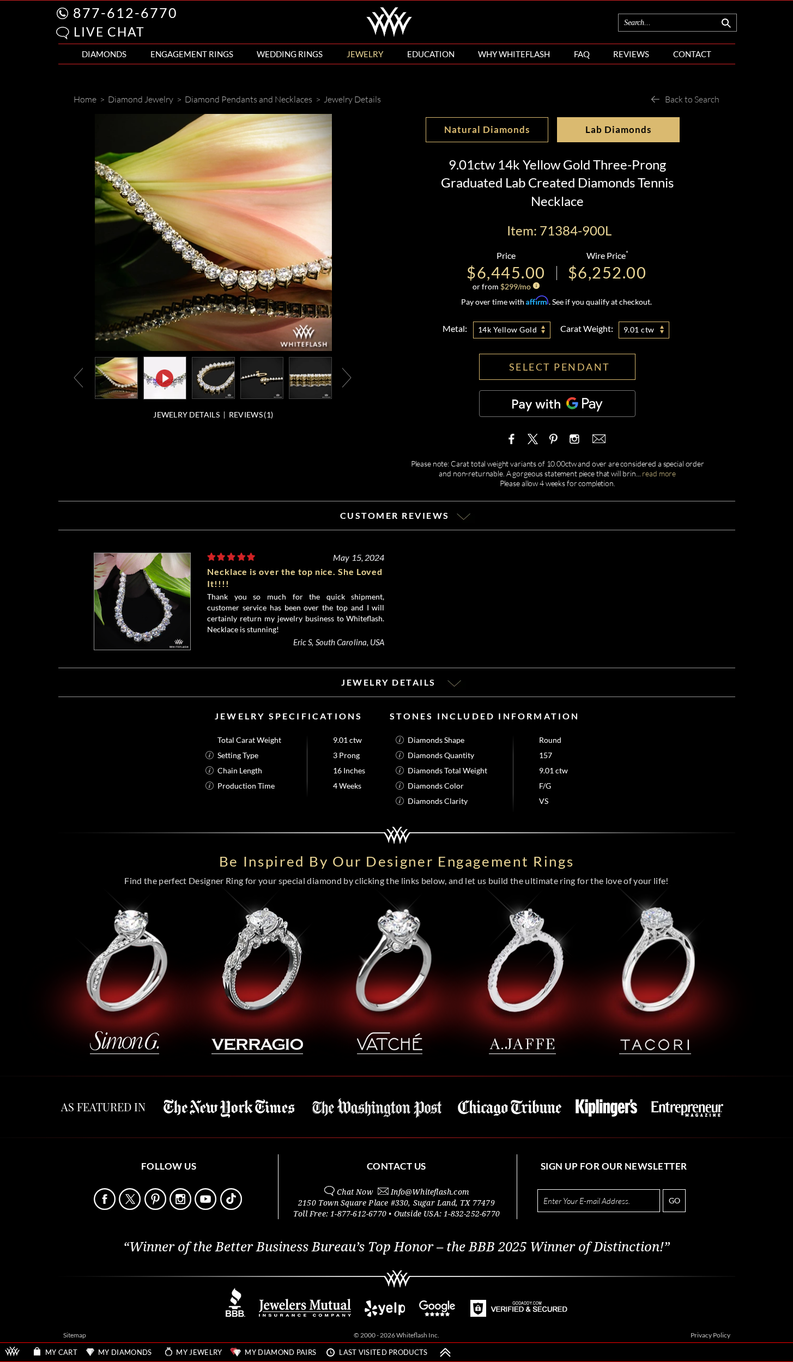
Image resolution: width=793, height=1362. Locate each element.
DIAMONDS (104, 54)
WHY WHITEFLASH (514, 54)
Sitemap (74, 1335)
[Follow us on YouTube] (206, 1207)
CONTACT (692, 54)
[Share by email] (597, 438)
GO (674, 1200)
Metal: (455, 328)
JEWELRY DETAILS (186, 414)
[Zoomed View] (261, 377)
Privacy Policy (710, 1335)
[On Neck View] (116, 377)
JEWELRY (365, 54)
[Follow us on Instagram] (181, 1207)
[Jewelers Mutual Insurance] (305, 1313)
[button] (62, 33)
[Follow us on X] (130, 1207)
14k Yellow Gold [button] (507, 329)
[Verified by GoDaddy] (518, 1313)
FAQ (582, 54)
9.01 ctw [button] (639, 329)
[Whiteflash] (389, 35)
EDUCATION (431, 54)
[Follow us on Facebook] (105, 1207)
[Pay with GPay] (557, 403)
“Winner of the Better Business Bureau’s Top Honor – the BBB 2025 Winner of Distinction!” (396, 1247)
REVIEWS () (251, 414)
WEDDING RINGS (290, 54)
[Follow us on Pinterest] (156, 1207)
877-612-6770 (125, 12)
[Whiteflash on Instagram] (573, 438)
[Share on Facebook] (514, 438)
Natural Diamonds (487, 129)
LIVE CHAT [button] (109, 31)
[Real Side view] (310, 377)
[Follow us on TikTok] (232, 1207)
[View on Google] (438, 1313)
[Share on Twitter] (533, 438)
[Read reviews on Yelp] (385, 1313)
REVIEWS (631, 54)
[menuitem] (104, 54)
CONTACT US (396, 1166)
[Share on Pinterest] (553, 444)
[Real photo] (213, 377)
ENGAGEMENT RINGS (191, 54)
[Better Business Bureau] (235, 1313)
